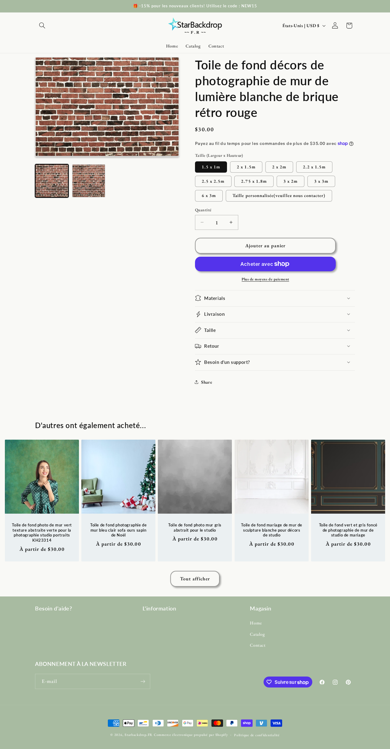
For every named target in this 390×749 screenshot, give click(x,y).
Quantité (203, 210)
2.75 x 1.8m (254, 181)
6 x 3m (209, 195)
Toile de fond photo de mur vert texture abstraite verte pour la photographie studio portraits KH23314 (42, 532)
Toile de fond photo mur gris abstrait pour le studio (195, 527)
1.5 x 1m (211, 166)
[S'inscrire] (143, 681)
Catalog (257, 634)
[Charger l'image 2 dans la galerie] (88, 181)
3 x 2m (290, 181)
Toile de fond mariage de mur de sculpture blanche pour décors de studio (271, 530)
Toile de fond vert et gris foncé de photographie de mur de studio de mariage (348, 530)
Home (256, 623)
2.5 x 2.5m (213, 181)
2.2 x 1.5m (314, 166)
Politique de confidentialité (257, 735)
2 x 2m (279, 166)
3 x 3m (321, 181)
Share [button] (206, 382)
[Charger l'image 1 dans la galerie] (52, 181)
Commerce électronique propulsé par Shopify (191, 734)
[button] (42, 26)
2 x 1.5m (246, 166)
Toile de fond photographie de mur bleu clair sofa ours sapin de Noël (118, 530)
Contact (257, 645)
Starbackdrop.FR (139, 734)
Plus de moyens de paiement (265, 278)
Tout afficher (195, 578)
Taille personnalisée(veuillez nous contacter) (278, 195)
